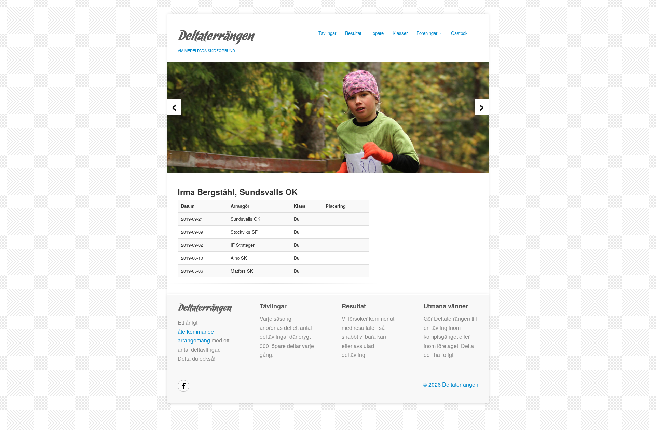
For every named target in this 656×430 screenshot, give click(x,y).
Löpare (377, 33)
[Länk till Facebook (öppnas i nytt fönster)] (183, 386)
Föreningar (427, 33)
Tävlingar (327, 33)
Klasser (400, 33)
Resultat (353, 33)
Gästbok (459, 33)
